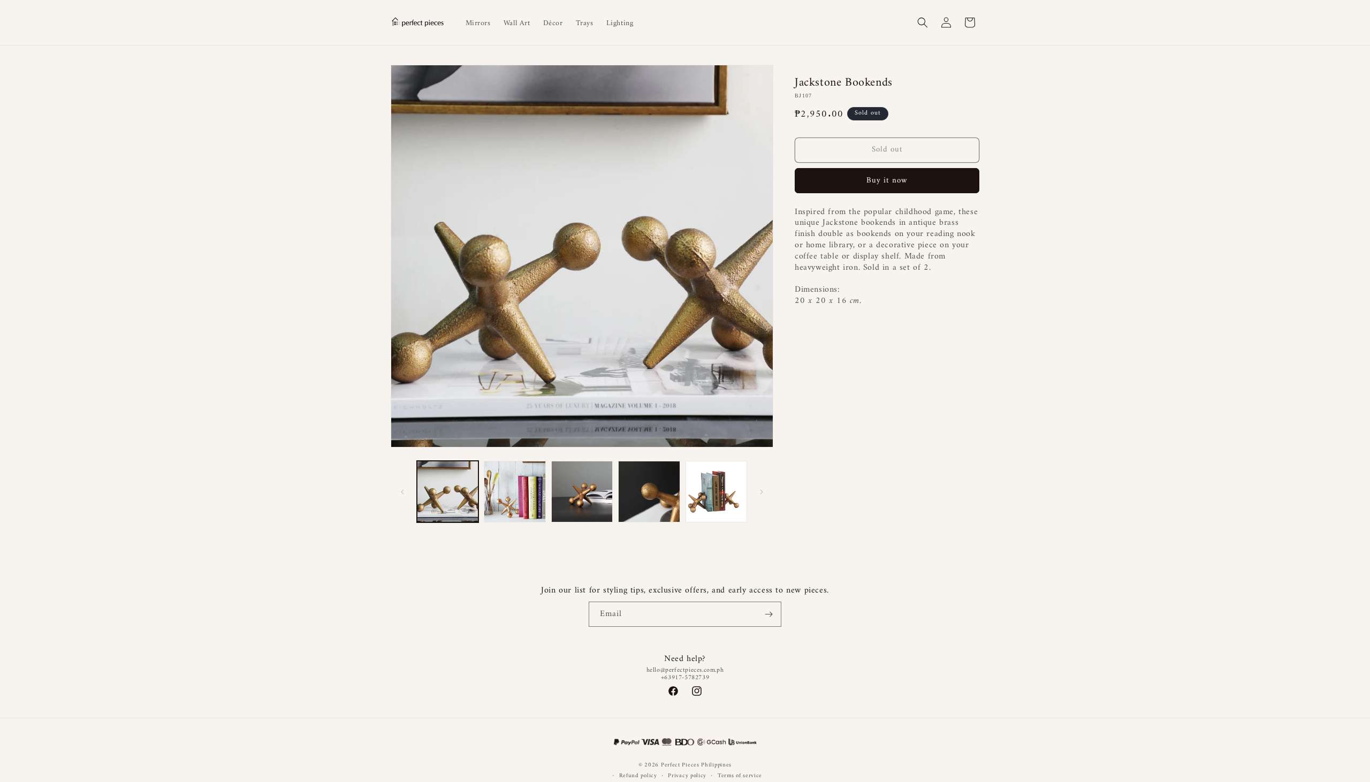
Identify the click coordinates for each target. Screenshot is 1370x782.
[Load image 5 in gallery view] (716, 491)
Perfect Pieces (680, 765)
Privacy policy (687, 776)
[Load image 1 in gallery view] (447, 491)
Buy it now (887, 180)
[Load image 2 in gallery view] (514, 491)
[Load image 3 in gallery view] (582, 491)
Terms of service (740, 776)
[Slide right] (761, 492)
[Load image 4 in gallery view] (649, 491)
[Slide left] (402, 492)
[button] (922, 22)
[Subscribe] (769, 614)
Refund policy (638, 776)
